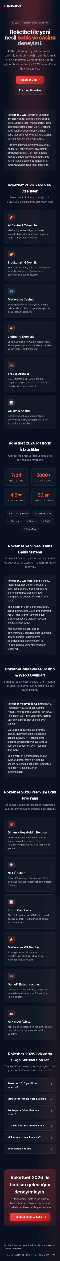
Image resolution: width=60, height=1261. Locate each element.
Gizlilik (9, 1254)
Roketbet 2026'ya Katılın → (30, 1216)
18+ (53, 1254)
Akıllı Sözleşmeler (23, 1254)
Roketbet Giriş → (30, 79)
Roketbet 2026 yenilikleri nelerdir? (23, 1085)
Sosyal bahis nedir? (19, 1148)
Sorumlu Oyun (42, 1254)
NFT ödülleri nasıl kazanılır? (24, 1137)
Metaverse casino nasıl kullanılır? (28, 1098)
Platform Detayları (30, 90)
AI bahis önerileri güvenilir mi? (26, 1125)
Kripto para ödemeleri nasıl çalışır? (24, 1112)
